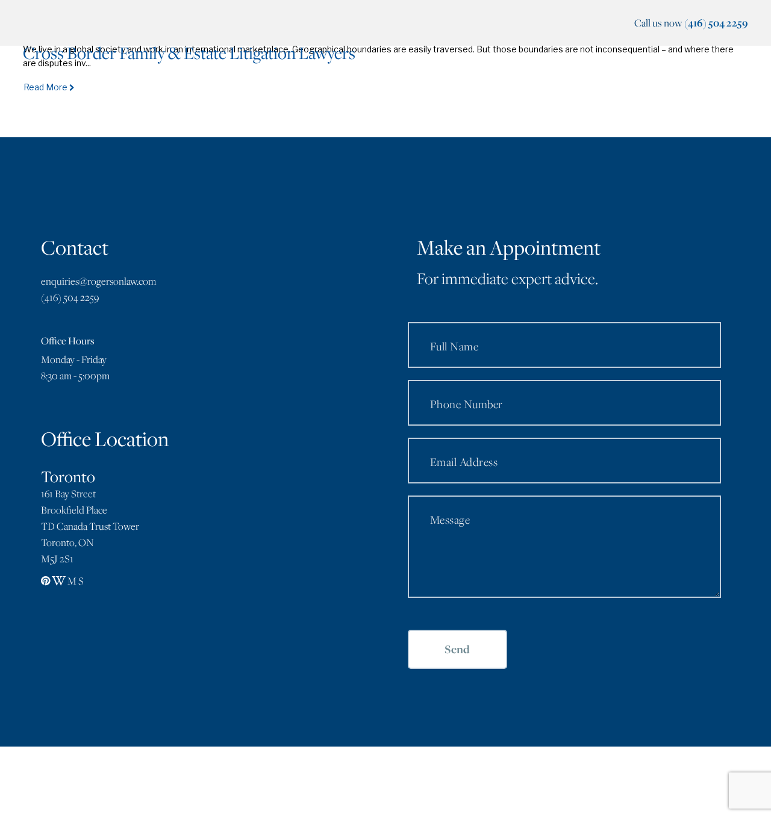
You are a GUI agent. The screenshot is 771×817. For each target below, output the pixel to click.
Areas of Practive (419, 87)
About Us (270, 87)
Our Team (336, 87)
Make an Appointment (540, 87)
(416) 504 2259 (716, 23)
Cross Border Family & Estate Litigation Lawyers (189, 52)
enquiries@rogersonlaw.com (98, 281)
